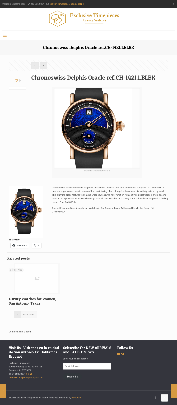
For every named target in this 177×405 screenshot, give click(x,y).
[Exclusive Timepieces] (88, 18)
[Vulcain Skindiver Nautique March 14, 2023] (3, 391)
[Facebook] (173, 3)
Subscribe (72, 376)
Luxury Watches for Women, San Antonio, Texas (32, 301)
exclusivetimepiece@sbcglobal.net (66, 4)
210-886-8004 (37, 4)
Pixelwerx (76, 397)
